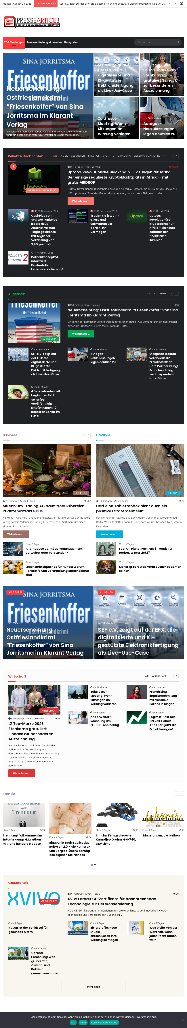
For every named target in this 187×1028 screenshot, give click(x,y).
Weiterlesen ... (81, 201)
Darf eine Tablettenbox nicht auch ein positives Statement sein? (131, 508)
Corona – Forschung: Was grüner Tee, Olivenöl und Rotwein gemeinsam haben (45, 963)
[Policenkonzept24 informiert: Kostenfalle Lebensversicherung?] (18, 257)
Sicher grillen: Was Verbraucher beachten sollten (150, 569)
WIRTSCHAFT (159, 676)
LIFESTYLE (94, 155)
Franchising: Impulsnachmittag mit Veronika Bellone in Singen (163, 698)
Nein (83, 1022)
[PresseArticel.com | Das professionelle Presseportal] (32, 22)
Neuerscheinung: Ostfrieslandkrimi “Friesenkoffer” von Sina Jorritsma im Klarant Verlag (44, 106)
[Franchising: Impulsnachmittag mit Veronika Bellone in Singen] (137, 692)
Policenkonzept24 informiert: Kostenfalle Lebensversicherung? (47, 263)
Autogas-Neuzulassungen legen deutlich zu (159, 128)
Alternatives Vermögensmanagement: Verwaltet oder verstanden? (54, 551)
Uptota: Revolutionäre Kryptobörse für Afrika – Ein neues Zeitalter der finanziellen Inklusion (162, 227)
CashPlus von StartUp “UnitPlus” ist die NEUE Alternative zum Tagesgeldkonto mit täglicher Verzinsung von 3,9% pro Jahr (44, 229)
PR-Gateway (12, 501)
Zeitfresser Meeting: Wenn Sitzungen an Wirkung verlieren (114, 126)
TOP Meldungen (14, 42)
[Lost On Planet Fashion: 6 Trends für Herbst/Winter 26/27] (106, 549)
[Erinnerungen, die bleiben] (163, 815)
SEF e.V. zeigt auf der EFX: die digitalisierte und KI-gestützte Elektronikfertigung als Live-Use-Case (115, 77)
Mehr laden (93, 986)
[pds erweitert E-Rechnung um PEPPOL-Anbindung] (78, 717)
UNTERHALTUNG (122, 155)
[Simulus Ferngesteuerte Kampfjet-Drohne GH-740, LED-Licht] (117, 815)
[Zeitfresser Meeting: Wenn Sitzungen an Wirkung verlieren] (78, 692)
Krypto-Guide (77, 167)
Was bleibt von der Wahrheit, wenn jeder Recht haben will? (163, 934)
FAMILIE (64, 155)
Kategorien (71, 42)
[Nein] (182, 1020)
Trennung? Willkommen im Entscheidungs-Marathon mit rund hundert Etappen (22, 839)
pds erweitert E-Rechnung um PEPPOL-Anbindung (104, 721)
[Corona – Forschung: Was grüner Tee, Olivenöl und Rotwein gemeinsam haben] (18, 953)
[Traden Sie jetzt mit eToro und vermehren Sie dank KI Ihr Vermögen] (78, 216)
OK (73, 1022)
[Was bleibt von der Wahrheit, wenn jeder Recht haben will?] (137, 928)
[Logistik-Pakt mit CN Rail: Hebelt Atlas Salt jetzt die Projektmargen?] (137, 717)
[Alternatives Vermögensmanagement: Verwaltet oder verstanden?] (13, 549)
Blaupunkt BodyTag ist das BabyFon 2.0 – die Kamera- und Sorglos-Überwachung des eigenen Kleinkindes (69, 849)
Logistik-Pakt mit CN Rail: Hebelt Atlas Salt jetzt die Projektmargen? (162, 723)
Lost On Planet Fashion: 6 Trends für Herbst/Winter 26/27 (146, 551)
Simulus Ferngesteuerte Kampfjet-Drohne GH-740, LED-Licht (116, 839)
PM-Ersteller (76, 305)
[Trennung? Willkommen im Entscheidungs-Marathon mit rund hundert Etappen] (24, 815)
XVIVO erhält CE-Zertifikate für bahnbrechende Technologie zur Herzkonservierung (112, 901)
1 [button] (92, 865)
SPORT (106, 155)
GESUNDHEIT (78, 155)
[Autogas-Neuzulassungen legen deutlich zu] (162, 118)
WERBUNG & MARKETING (147, 155)
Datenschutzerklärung (104, 1022)
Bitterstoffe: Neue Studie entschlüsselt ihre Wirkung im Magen (104, 934)
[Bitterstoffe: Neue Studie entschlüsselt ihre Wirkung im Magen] (78, 928)
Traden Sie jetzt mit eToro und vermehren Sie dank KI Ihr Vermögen (104, 223)
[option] (93, 96)
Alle (55, 155)
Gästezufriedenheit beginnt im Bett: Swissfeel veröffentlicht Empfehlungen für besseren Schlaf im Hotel (45, 403)
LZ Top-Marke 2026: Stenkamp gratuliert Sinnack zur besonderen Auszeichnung (105, 3)
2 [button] (95, 864)
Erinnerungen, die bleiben (161, 835)
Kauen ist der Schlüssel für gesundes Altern (28, 930)
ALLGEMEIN (160, 293)
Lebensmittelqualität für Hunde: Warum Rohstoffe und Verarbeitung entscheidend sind (57, 571)
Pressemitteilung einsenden (44, 42)
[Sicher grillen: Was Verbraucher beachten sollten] (106, 567)
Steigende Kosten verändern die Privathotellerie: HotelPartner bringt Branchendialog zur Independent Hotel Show (163, 366)
